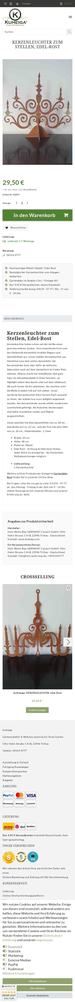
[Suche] (69, 32)
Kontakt (26, 3)
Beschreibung (14, 318)
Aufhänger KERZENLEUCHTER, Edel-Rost (37, 692)
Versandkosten (29, 189)
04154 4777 (14, 254)
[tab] (37, 318)
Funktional (16, 969)
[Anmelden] (11, 3)
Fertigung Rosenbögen (16, 766)
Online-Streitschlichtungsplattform (23, 895)
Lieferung (8, 891)
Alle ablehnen (37, 988)
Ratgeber (8, 780)
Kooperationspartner (15, 771)
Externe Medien (19, 960)
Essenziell (15, 947)
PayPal (13, 964)
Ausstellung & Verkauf (16, 762)
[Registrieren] (17, 3)
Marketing (15, 955)
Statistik (14, 951)
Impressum (44, 940)
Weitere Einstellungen (19, 973)
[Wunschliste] (5, 3)
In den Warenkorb (34, 215)
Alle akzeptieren (37, 981)
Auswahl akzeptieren (37, 995)
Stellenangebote (12, 775)
